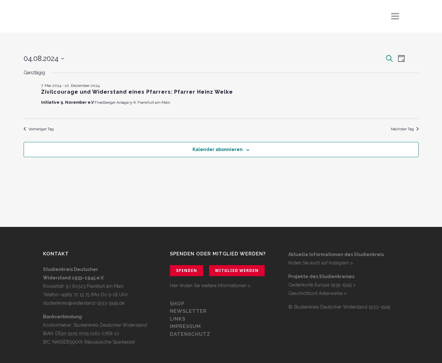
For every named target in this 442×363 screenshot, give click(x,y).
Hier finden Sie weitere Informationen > (210, 285)
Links (178, 319)
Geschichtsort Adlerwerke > (317, 293)
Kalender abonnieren (218, 149)
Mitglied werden (237, 270)
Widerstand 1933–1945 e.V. (74, 277)
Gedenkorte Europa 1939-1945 (320, 284)
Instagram (339, 262)
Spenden (186, 270)
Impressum (185, 326)
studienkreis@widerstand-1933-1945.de (84, 303)
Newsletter (188, 311)
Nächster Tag (402, 129)
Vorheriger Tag (41, 129)
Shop (177, 304)
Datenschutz (190, 334)
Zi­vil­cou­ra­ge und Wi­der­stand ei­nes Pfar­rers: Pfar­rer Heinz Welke (137, 92)
